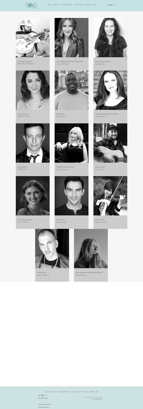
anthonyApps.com (99, 398)
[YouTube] (111, 5)
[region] (71, 44)
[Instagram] (108, 5)
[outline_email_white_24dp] (114, 5)
